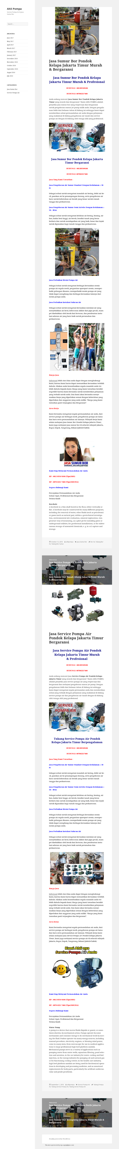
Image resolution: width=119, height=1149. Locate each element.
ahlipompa (69, 542)
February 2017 (12, 52)
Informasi (53, 380)
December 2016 (12, 59)
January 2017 (11, 55)
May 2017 (10, 41)
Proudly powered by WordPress (59, 1139)
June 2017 (10, 38)
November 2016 (12, 62)
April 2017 (10, 45)
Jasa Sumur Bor (12, 89)
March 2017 (11, 48)
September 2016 (12, 69)
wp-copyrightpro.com (67, 1145)
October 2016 (11, 66)
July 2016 (10, 76)
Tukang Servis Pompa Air (77, 1087)
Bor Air (93, 542)
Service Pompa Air (13, 93)
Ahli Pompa (14, 8)
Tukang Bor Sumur (57, 544)
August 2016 (11, 72)
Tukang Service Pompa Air (59, 1087)
